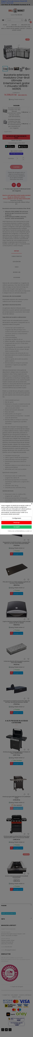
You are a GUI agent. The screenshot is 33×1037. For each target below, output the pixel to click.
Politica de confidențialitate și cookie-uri (20, 531)
